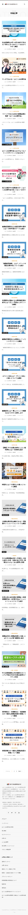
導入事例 (4, 830)
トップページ (5, 823)
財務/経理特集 (5, 294)
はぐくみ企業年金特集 (6, 72)
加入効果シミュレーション (8, 845)
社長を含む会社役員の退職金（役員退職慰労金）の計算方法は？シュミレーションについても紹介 (14, 599)
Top (14, 912)
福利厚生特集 (5, 220)
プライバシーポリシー (7, 876)
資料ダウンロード (6, 861)
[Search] (23, 4)
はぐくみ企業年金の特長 (7, 827)
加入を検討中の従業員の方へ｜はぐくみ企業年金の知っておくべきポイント (14, 190)
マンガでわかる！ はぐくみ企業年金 (14, 79)
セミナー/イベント (6, 834)
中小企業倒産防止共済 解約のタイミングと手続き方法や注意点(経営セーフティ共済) (14, 675)
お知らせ (4, 838)
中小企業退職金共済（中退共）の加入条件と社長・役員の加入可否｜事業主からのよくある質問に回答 (14, 560)
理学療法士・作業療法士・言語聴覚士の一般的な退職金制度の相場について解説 (14, 714)
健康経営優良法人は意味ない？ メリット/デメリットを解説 (14, 340)
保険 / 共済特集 (5, 666)
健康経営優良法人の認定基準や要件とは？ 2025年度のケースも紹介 (14, 228)
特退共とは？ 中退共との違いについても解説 (14, 485)
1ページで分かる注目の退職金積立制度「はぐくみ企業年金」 (14, 115)
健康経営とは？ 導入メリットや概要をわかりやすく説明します (14, 412)
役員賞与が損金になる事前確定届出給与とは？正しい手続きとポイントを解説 (14, 302)
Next (19, 771)
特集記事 (4, 36)
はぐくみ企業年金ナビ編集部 (10, 49)
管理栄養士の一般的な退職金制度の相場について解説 (14, 752)
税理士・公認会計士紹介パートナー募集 (11, 872)
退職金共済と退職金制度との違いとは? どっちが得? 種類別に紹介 (14, 637)
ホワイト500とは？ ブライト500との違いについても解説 (14, 377)
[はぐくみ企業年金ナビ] (11, 4)
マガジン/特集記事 (6, 849)
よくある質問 (5, 842)
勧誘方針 (4, 884)
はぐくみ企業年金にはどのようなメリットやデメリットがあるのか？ (14, 152)
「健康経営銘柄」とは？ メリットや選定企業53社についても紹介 (14, 264)
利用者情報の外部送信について (9, 880)
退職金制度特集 (5, 478)
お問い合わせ (5, 865)
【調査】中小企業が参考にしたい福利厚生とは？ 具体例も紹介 (14, 449)
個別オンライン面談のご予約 (8, 869)
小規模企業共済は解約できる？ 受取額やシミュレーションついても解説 (14, 522)
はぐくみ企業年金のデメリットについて (11, 891)
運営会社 (4, 887)
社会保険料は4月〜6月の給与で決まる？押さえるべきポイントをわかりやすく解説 (14, 44)
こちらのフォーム (17, 806)
